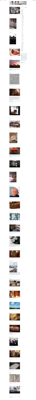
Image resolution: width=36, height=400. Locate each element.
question (26, 58)
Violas (22, 31)
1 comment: (15, 168)
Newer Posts (10, 396)
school (23, 59)
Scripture (26, 59)
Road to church (11, 301)
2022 (21, 12)
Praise (10, 73)
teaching (22, 60)
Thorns (22, 27)
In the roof (10, 32)
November (23, 16)
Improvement (10, 59)
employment (22, 54)
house (11, 15)
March (22, 42)
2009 (21, 50)
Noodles (22, 36)
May (22, 20)
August (22, 18)
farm (12, 347)
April (22, 21)
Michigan (26, 57)
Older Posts (19, 396)
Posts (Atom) (12, 397)
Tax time (10, 361)
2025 (21, 10)
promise (24, 58)
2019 (21, 14)
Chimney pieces (11, 6)
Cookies (10, 17)
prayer (21, 58)
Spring (10, 212)
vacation (24, 60)
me (22, 57)
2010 (21, 49)
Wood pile (22, 35)
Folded (10, 324)
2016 (21, 45)
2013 (21, 47)
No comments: (15, 70)
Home (14, 396)
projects (23, 58)
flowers (11, 383)
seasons (11, 221)
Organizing (22, 29)
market (21, 57)
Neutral (10, 131)
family (11, 347)
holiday (11, 233)
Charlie (10, 105)
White (22, 37)
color (11, 144)
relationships (22, 59)
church (11, 310)
